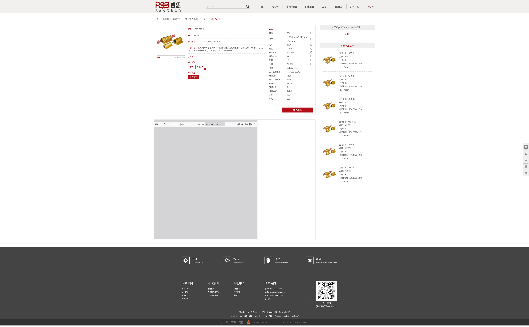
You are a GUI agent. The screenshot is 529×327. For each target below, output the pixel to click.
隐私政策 (237, 295)
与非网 (287, 316)
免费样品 (338, 6)
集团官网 (211, 288)
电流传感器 (291, 6)
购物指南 (237, 292)
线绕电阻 (177, 19)
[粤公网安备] (281, 323)
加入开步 (185, 292)
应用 (324, 6)
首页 (262, 6)
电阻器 (275, 6)
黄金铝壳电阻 (191, 19)
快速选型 (309, 6)
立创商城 (278, 316)
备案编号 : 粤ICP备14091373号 (265, 322)
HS (203, 19)
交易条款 (237, 288)
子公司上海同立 (213, 295)
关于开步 (185, 288)
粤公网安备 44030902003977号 (295, 322)
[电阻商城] (168, 6)
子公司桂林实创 (213, 292)
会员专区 (185, 298)
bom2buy (259, 316)
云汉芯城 (268, 316)
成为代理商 (186, 295)
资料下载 (354, 6)
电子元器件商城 (246, 316)
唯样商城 (295, 316)
